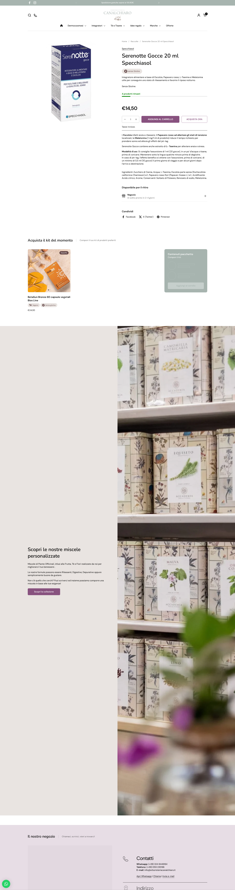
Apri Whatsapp (144, 876)
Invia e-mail (168, 876)
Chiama (157, 876)
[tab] (205, 196)
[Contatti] (35, 15)
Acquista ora (194, 119)
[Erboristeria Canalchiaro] (117, 15)
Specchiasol (128, 48)
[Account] (198, 15)
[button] (29, 15)
